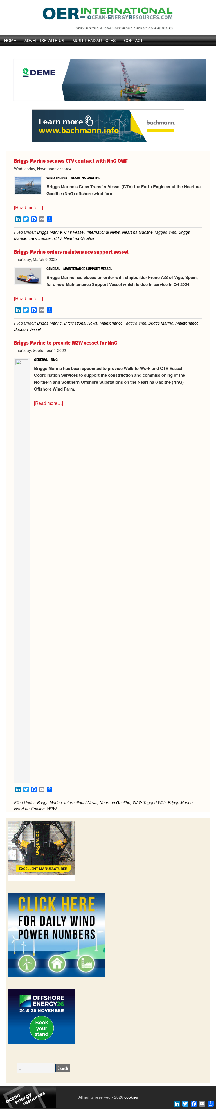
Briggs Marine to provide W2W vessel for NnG (65, 343)
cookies (130, 1097)
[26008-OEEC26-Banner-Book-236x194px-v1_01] (41, 1043)
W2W (137, 802)
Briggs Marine (49, 232)
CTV (58, 238)
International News (103, 232)
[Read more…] (28, 207)
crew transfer (40, 238)
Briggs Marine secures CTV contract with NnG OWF (71, 161)
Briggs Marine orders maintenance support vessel (71, 252)
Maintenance (111, 323)
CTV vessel (74, 232)
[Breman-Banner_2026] (41, 880)
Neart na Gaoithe (137, 232)
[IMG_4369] (108, 106)
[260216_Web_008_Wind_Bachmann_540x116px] (108, 141)
